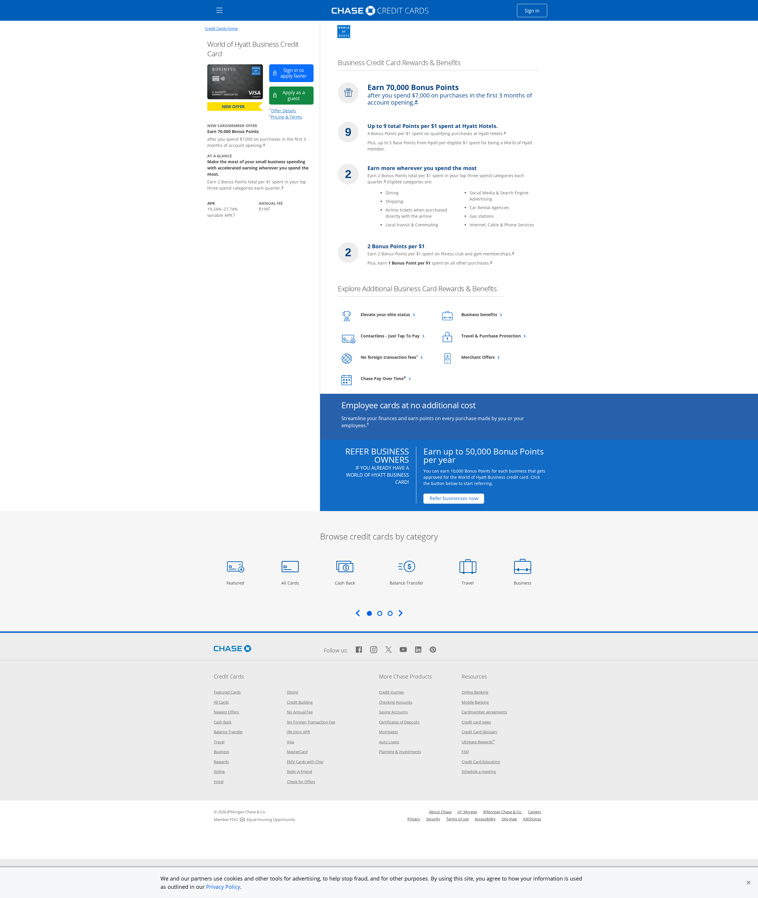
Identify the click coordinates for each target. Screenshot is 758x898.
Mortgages (388, 731)
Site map (509, 819)
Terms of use (457, 819)
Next (400, 613)
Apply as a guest (298, 95)
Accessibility (485, 819)
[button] (748, 882)
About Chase (440, 811)
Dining (292, 692)
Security (433, 819)
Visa (290, 742)
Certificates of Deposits (399, 722)
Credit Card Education (481, 761)
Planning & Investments (400, 751)
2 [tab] (379, 613)
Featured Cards (227, 692)
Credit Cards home (221, 29)
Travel (470, 583)
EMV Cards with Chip (305, 761)
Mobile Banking (475, 702)
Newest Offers (226, 712)
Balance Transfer (406, 583)
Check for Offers (301, 781)
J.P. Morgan (467, 811)
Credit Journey (391, 692)
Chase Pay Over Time (397, 378)
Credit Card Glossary (479, 731)
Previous (357, 613)
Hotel (219, 781)
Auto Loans (389, 742)
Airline (219, 771)
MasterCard (297, 751)
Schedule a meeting (479, 771)
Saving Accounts (393, 712)
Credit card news (476, 722)
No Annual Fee (300, 712)
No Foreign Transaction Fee (311, 722)
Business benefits (493, 314)
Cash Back (345, 583)
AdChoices (532, 819)
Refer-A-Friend (299, 771)
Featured (236, 583)
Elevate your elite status (397, 314)
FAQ (465, 751)
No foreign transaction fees (397, 357)
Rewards (221, 761)
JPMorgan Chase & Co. (502, 811)
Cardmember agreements (484, 712)
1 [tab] (369, 613)
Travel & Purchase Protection (497, 336)
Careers (534, 811)
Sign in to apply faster (297, 73)
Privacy (413, 819)
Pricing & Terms (286, 117)
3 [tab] (390, 613)
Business (523, 583)
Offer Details (283, 110)
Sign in (536, 10)
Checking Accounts (395, 702)
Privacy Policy (223, 886)
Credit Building (300, 702)
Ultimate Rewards (478, 742)
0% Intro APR (298, 731)
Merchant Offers (492, 357)
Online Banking (475, 692)
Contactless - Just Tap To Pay (397, 336)
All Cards (291, 583)
